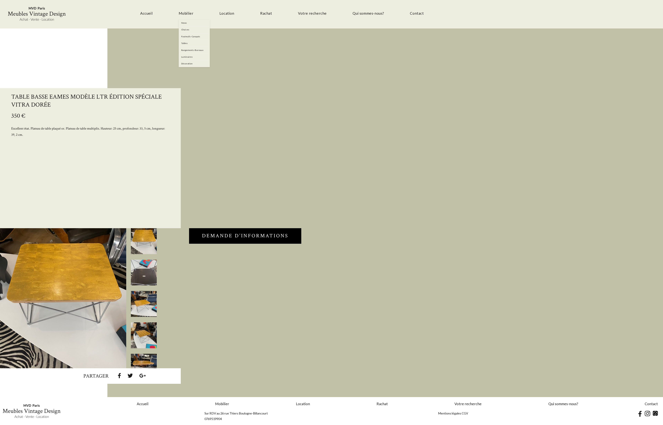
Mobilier (222, 404)
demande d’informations (245, 236)
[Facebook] (119, 375)
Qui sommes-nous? (563, 404)
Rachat (382, 404)
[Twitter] (130, 375)
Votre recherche (468, 404)
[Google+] (142, 375)
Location (303, 404)
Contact (651, 404)
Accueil (142, 404)
